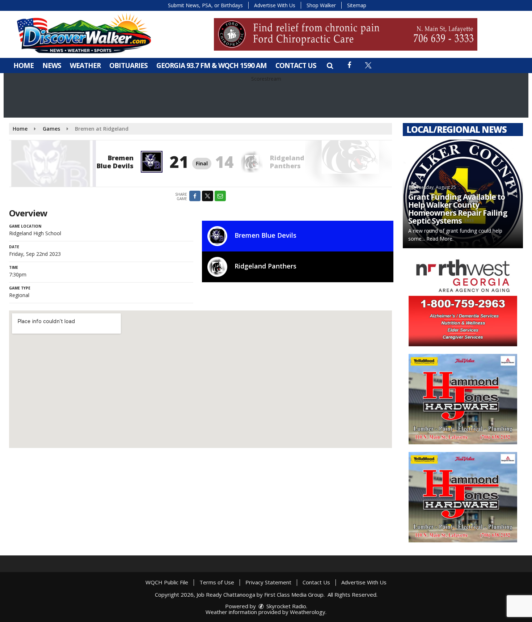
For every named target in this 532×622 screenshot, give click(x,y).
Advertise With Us (274, 5)
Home (23, 65)
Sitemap (356, 5)
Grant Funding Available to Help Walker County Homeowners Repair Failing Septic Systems (457, 209)
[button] (330, 65)
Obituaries (128, 65)
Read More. (439, 238)
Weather (85, 65)
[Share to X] (207, 196)
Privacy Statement (268, 582)
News (51, 65)
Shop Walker (321, 5)
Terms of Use (216, 582)
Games (51, 128)
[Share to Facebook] (194, 196)
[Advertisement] (345, 34)
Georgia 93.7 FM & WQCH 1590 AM (211, 65)
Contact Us (295, 65)
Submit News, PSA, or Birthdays (205, 5)
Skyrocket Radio (285, 606)
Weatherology (307, 611)
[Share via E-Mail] (220, 196)
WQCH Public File (166, 582)
